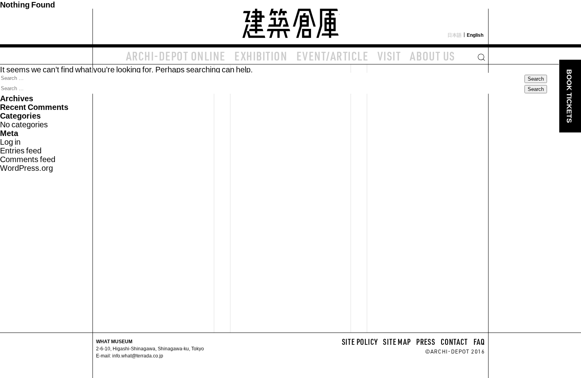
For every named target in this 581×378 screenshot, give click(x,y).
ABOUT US (432, 55)
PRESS (425, 341)
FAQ (479, 341)
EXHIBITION (260, 55)
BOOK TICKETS (569, 96)
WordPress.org (26, 167)
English (475, 34)
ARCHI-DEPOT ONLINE (176, 55)
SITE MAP (397, 341)
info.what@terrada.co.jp (137, 355)
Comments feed (27, 158)
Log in (10, 141)
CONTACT (454, 341)
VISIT (389, 55)
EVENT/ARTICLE (332, 55)
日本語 (454, 34)
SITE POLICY (360, 341)
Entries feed (21, 150)
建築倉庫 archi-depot (290, 22)
